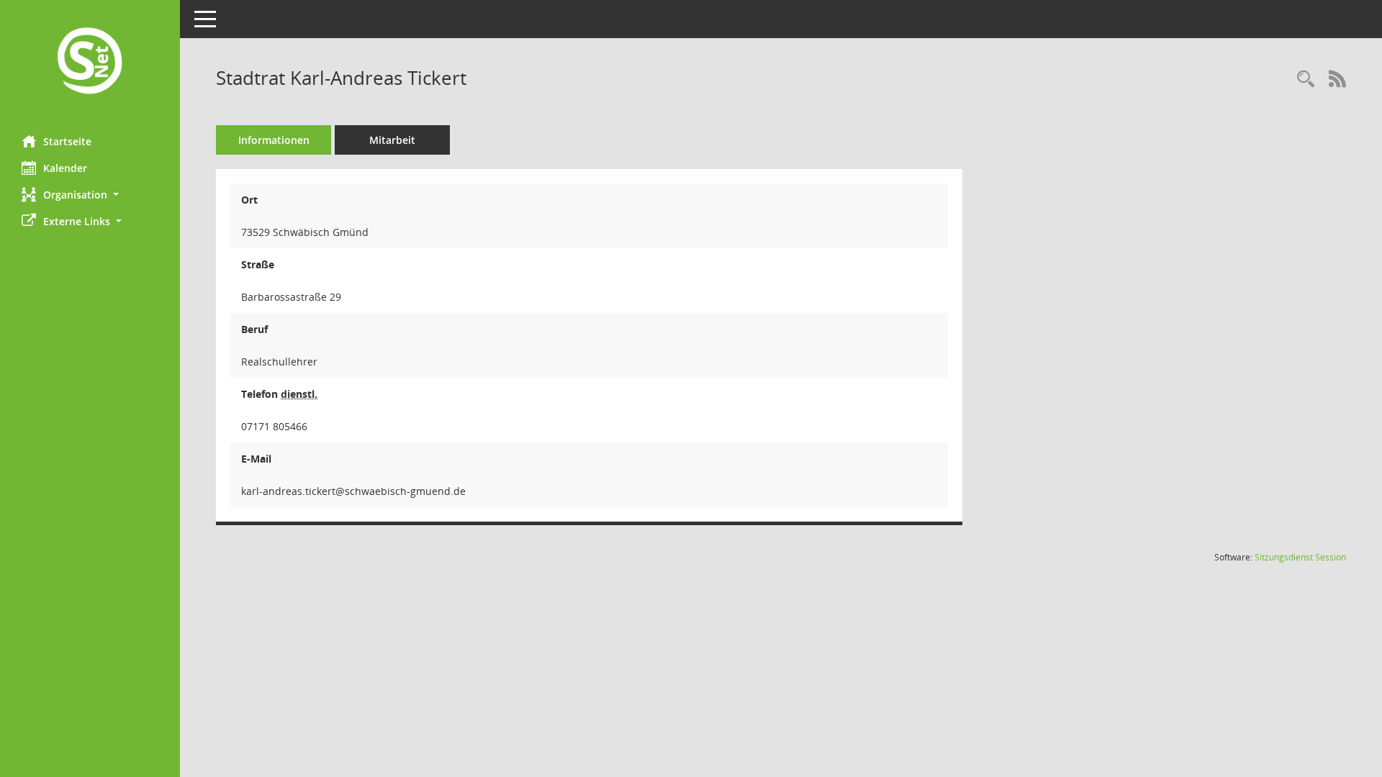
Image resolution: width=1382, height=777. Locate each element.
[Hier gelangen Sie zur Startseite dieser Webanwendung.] (90, 62)
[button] (90, 194)
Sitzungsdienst (1300, 557)
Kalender (65, 168)
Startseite (67, 141)
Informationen (274, 140)
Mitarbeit (392, 140)
